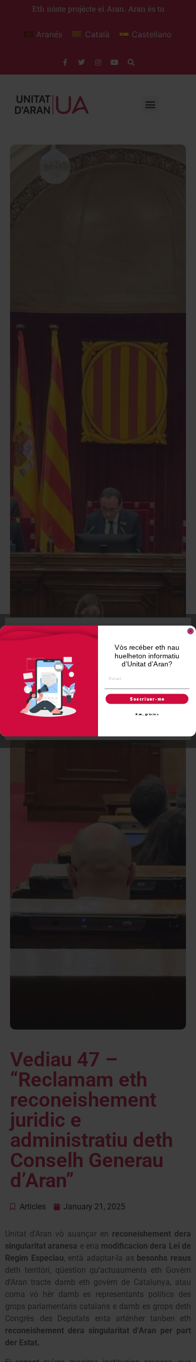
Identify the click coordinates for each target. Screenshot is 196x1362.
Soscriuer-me (147, 699)
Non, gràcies (147, 714)
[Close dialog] (190, 631)
